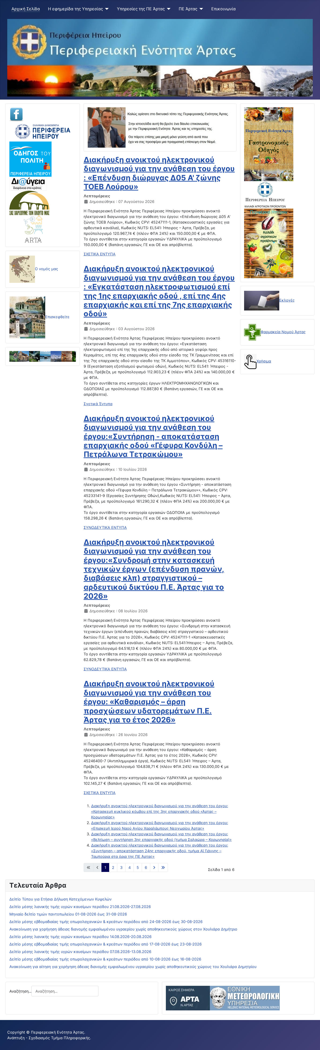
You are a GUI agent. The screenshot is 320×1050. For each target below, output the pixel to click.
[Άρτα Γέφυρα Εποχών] (33, 228)
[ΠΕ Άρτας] (200, 9)
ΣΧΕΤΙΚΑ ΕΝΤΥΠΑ (99, 254)
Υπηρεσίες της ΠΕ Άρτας (141, 8)
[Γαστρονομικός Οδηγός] (268, 144)
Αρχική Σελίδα (25, 8)
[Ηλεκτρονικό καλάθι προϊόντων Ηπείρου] (265, 194)
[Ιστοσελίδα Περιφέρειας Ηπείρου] (42, 131)
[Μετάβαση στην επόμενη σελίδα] (154, 867)
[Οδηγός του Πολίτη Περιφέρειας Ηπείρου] (30, 158)
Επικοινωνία (223, 8)
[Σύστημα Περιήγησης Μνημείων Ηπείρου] (29, 202)
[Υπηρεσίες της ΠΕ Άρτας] (168, 9)
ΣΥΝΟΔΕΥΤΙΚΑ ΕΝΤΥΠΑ (105, 527)
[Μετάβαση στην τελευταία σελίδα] (163, 867)
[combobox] (64, 991)
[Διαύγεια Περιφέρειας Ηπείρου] (28, 183)
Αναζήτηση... (20, 991)
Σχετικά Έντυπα (98, 403)
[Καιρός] (223, 997)
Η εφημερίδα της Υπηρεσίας (75, 8)
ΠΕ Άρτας (188, 8)
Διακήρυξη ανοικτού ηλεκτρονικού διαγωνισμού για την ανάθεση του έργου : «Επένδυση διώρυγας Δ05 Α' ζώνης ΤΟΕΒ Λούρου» (159, 173)
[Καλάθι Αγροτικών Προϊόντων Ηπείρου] (268, 242)
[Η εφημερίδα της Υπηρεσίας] (106, 9)
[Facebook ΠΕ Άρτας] (16, 114)
